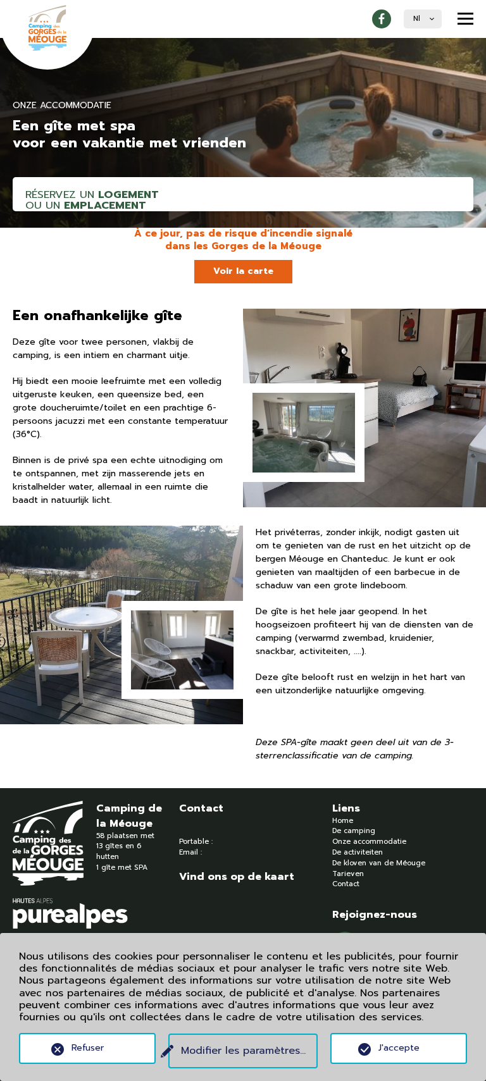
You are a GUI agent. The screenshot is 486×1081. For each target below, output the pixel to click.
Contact (345, 884)
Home (342, 820)
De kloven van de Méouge (378, 863)
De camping (353, 830)
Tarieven (348, 873)
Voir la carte (243, 271)
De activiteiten (357, 852)
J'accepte (399, 1047)
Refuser (88, 1047)
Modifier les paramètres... (243, 1050)
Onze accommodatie (369, 841)
